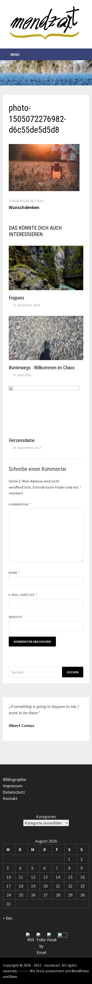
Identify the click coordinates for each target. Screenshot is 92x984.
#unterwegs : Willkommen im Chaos (42, 367)
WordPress (80, 970)
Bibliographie (14, 779)
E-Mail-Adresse (23, 595)
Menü (15, 54)
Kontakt (10, 798)
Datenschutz (14, 792)
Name (14, 572)
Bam (13, 976)
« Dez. (8, 918)
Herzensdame (22, 440)
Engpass (16, 298)
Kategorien (46, 816)
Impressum (13, 785)
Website (16, 617)
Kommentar (20, 504)
